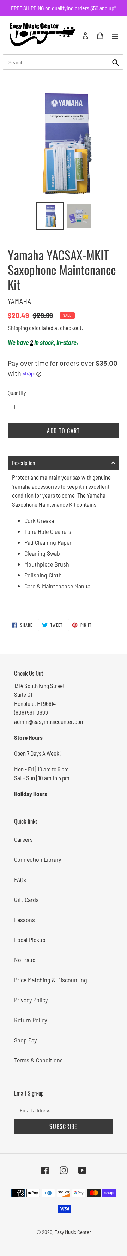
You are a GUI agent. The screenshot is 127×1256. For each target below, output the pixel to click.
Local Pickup (30, 939)
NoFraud (25, 960)
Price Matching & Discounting (50, 980)
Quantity (17, 392)
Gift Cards (26, 899)
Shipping (18, 327)
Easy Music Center (72, 1232)
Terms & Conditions (38, 1060)
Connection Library (37, 859)
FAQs (20, 879)
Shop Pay (25, 1040)
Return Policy (30, 1020)
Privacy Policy (31, 1000)
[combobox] (63, 62)
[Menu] (115, 35)
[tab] (63, 463)
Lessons (24, 919)
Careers (23, 839)
